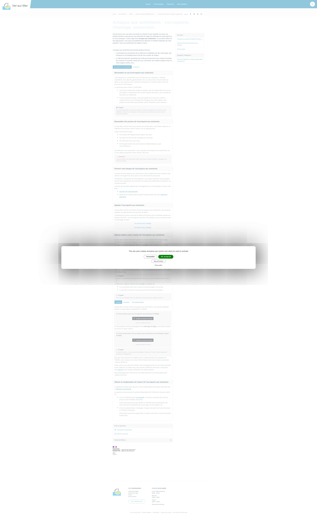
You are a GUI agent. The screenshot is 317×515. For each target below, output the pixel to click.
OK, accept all (166, 256)
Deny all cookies (158, 261)
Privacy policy (158, 265)
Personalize (150, 256)
